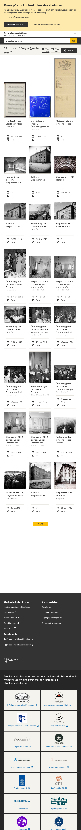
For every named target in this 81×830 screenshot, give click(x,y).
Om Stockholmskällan (50, 612)
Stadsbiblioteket (10, 623)
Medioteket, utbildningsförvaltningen (17, 607)
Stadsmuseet (9, 612)
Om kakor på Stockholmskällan (17, 17)
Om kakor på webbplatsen (51, 623)
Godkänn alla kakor (15, 24)
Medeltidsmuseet (10, 618)
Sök (73, 41)
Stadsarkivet (8, 628)
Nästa (40, 524)
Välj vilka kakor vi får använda (47, 24)
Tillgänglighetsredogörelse (52, 618)
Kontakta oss (46, 607)
